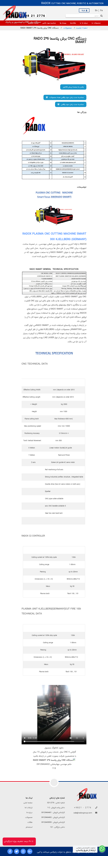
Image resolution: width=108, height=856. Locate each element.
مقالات (29, 822)
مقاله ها (73, 23)
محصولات (97, 23)
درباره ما (85, 23)
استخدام (29, 827)
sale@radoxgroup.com (83, 813)
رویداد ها (63, 23)
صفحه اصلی (27, 802)
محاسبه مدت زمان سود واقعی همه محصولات (66, 97)
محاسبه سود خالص (49, 23)
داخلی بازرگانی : (57, 827)
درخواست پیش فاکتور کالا (91, 29)
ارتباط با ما (28, 807)
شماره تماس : (56, 802)
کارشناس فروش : (53, 812)
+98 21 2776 (34, 16)
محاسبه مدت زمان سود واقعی (71, 104)
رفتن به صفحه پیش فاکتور (73, 87)
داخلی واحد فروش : (56, 807)
